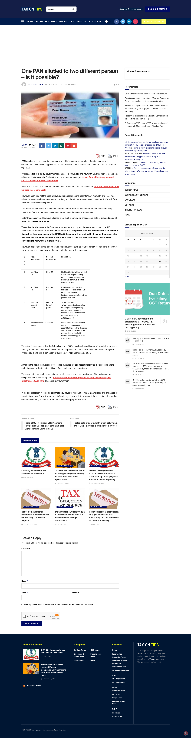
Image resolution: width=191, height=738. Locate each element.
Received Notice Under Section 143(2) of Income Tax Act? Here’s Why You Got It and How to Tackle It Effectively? (104, 516)
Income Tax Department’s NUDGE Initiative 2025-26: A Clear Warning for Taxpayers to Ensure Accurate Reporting (103, 475)
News (62, 21)
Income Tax (41, 21)
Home (30, 21)
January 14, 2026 (62, 483)
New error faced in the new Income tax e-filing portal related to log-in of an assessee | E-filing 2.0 (145, 156)
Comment (26, 548)
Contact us (95, 21)
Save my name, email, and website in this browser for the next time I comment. (58, 604)
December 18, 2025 (30, 524)
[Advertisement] (95, 44)
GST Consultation (118, 682)
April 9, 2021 (53, 84)
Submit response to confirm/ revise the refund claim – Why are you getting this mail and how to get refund (146, 171)
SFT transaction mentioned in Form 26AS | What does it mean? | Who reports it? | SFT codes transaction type (150, 382)
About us (81, 21)
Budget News (131, 190)
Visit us (152, 659)
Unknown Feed (33, 685)
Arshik (127, 147)
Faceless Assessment (120, 670)
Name (24, 581)
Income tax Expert (36, 84)
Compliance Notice (119, 666)
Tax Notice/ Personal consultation (119, 662)
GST (53, 21)
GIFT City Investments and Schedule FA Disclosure (33, 472)
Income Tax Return (119, 657)
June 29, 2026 (28, 477)
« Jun (127, 276)
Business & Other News (136, 195)
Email (24, 592)
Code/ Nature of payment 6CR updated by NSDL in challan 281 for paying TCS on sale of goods (151, 352)
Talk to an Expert (155, 21)
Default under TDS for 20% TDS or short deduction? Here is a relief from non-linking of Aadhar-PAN (70, 516)
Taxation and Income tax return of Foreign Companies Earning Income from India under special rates (69, 475)
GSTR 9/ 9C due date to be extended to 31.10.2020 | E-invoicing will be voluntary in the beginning (140, 323)
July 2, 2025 (94, 524)
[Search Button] (74, 9)
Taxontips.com (36, 730)
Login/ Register (158, 9)
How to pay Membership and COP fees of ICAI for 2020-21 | (151, 339)
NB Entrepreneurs (132, 142)
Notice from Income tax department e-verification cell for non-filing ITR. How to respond (35, 516)
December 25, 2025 (97, 483)
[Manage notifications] (186, 733)
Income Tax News (68, 84)
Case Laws (130, 199)
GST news (129, 205)
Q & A (71, 21)
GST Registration (118, 678)
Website (75, 592)
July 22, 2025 (61, 524)
